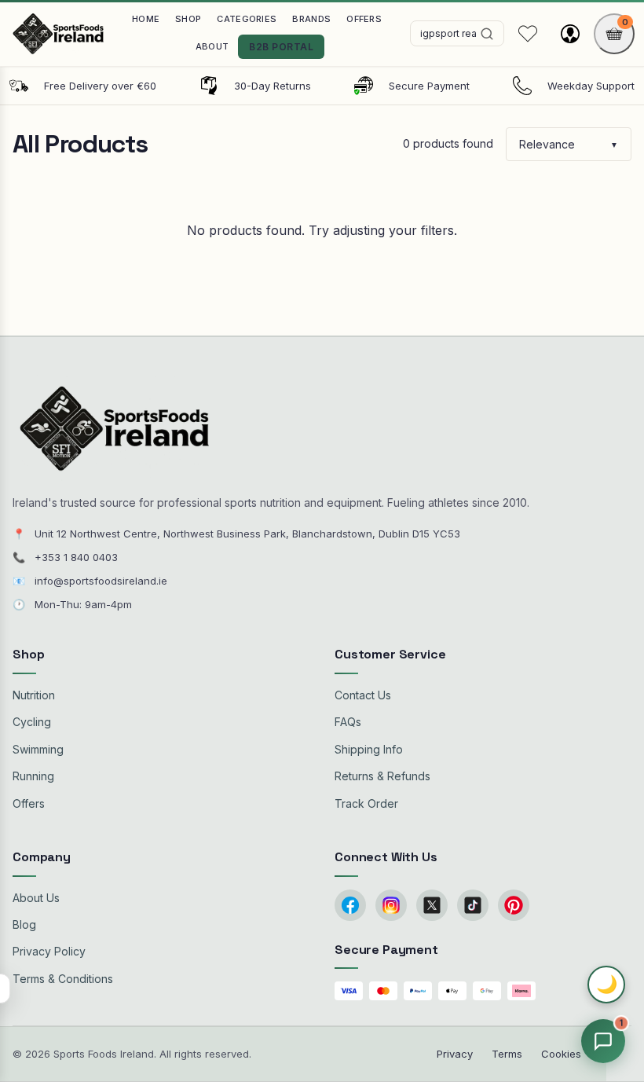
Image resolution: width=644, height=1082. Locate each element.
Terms (507, 1053)
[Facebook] (350, 905)
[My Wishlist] (528, 34)
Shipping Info (369, 749)
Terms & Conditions (63, 978)
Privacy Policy (49, 951)
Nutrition (34, 695)
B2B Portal (281, 47)
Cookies (561, 1053)
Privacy (455, 1053)
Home (145, 18)
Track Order (366, 803)
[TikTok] (472, 905)
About (212, 46)
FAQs (348, 721)
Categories (246, 18)
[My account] (570, 34)
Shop (188, 18)
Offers (364, 18)
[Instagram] (391, 905)
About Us (36, 897)
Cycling (32, 721)
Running (33, 776)
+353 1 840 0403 (76, 557)
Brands (311, 18)
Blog (24, 924)
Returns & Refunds (382, 776)
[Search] (487, 34)
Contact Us (363, 695)
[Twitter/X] (432, 905)
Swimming (38, 749)
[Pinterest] (513, 905)
